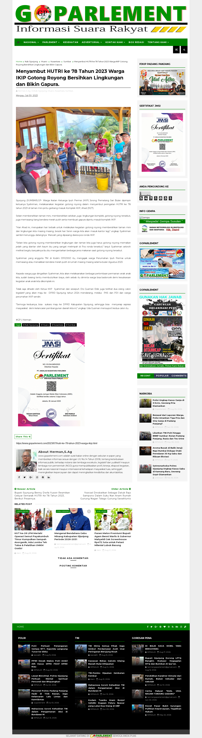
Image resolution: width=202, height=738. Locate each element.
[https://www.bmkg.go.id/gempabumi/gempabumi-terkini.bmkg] (144, 217)
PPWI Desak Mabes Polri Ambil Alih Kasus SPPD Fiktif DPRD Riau (49, 664)
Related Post (23, 504)
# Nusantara (57, 325)
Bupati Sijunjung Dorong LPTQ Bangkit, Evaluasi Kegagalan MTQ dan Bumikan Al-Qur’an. (163, 661)
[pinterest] (160, 627)
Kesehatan (70, 42)
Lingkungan (22, 511)
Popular (162, 375)
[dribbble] (168, 627)
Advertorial (91, 42)
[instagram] (181, 627)
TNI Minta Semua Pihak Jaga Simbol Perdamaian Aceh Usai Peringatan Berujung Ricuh (106, 649)
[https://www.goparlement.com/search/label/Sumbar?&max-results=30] (162, 331)
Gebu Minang (63, 511)
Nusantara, (60, 91)
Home (19, 61)
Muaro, (51, 91)
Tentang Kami (157, 42)
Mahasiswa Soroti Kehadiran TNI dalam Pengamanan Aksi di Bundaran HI (49, 711)
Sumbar (67, 61)
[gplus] (156, 627)
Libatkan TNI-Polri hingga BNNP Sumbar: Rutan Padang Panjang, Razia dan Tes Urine (168, 436)
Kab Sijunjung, (40, 91)
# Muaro (45, 325)
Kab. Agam (101, 511)
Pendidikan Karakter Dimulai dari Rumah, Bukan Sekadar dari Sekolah (163, 679)
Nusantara (55, 61)
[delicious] (185, 627)
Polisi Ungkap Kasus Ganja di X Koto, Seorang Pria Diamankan (168, 403)
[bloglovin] (164, 627)
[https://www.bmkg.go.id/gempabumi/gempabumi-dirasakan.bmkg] (162, 228)
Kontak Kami (114, 42)
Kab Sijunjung (31, 61)
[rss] (172, 627)
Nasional (30, 42)
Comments (179, 375)
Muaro (44, 61)
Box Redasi (136, 42)
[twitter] (151, 627)
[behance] (177, 627)
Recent (145, 375)
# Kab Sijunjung (30, 325)
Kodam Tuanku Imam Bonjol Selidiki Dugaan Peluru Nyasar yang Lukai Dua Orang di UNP (106, 703)
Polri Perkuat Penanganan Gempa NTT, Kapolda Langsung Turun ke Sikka (49, 649)
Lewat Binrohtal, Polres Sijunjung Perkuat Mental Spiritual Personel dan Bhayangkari (49, 679)
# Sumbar (71, 325)
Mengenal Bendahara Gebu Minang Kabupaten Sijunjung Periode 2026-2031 (71, 536)
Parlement (49, 42)
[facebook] (147, 627)
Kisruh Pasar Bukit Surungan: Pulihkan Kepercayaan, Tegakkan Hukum (163, 709)
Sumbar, (69, 91)
